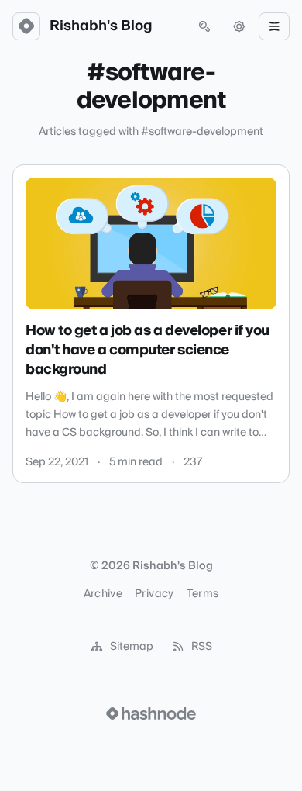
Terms (203, 594)
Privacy (154, 594)
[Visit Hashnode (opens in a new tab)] (151, 713)
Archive (103, 594)
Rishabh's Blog (101, 26)
